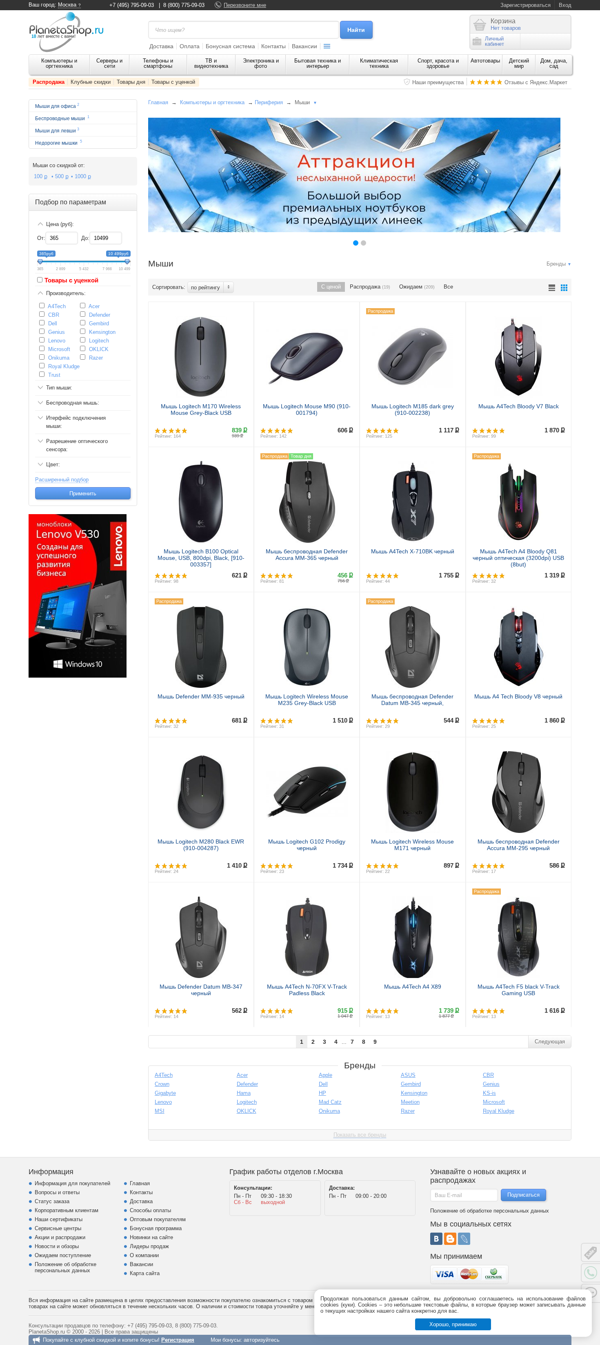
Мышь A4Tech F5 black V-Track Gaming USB (519, 989)
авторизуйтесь (262, 1340)
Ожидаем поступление (63, 1255)
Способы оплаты (150, 1210)
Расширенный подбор (62, 480)
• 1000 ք (81, 176)
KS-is (489, 1093)
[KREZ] (354, 175)
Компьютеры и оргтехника (59, 63)
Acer (94, 306)
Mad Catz (330, 1102)
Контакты (273, 46)
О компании (144, 1255)
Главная (158, 102)
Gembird (99, 323)
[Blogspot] (450, 1239)
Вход (565, 5)
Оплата (190, 46)
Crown (162, 1084)
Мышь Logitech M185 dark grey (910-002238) (412, 409)
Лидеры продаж (149, 1246)
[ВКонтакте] (436, 1239)
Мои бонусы (225, 1340)
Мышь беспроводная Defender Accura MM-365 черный (307, 554)
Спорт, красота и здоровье (438, 63)
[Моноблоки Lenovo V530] (78, 676)
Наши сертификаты (58, 1219)
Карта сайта (145, 1273)
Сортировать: (168, 287)
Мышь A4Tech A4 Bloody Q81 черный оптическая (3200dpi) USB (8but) (518, 558)
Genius (56, 332)
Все (448, 287)
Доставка (161, 46)
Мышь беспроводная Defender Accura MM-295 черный (519, 844)
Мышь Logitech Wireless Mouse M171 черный (412, 844)
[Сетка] (564, 287)
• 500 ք (60, 176)
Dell (52, 323)
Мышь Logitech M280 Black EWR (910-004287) (201, 844)
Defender (99, 315)
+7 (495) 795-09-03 (131, 5)
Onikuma (58, 358)
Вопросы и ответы (57, 1192)
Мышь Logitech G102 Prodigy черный (306, 844)
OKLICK (99, 349)
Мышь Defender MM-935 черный (201, 696)
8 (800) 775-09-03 (183, 5)
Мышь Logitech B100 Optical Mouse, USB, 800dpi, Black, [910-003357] (201, 558)
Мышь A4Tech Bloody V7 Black (518, 406)
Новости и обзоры (57, 1246)
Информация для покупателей (72, 1183)
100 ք (40, 176)
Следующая (550, 1041)
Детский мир (519, 63)
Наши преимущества (438, 82)
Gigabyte (165, 1093)
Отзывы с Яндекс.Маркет (535, 82)
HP (322, 1093)
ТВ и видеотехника (211, 63)
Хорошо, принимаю (453, 1324)
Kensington (102, 332)
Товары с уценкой (173, 82)
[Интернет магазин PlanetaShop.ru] (69, 31)
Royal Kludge (64, 366)
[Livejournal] (464, 1239)
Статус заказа (52, 1201)
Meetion (410, 1102)
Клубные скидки (91, 82)
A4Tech (57, 306)
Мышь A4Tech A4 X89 (412, 986)
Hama (244, 1093)
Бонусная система (230, 46)
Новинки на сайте (151, 1237)
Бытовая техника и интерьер (317, 63)
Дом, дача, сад (553, 63)
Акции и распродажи (60, 1237)
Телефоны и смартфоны (158, 63)
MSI (159, 1111)
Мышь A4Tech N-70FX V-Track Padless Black (307, 989)
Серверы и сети (109, 63)
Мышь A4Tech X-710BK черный (412, 551)
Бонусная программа (156, 1228)
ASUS (408, 1075)
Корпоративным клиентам (66, 1210)
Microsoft (59, 349)
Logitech (99, 341)
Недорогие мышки (58, 142)
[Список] (552, 287)
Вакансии (304, 46)
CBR (53, 315)
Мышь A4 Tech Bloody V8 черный (518, 696)
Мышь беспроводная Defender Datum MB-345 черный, (412, 699)
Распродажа (48, 82)
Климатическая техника (379, 63)
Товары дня (131, 82)
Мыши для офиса (57, 106)
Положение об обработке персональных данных (65, 1267)
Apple (325, 1075)
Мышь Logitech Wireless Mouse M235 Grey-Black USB (306, 699)
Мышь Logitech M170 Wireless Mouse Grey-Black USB (201, 409)
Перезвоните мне (245, 5)
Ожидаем (417, 287)
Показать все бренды (359, 1135)
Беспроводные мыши (62, 118)
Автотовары (485, 61)
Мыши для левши (57, 130)
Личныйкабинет (494, 41)
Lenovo (56, 341)
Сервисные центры (58, 1228)
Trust (54, 375)
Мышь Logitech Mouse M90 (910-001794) (307, 409)
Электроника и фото (261, 63)
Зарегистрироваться (525, 5)
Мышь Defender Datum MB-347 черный (201, 989)
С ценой (331, 287)
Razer (96, 358)
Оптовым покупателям (158, 1219)
